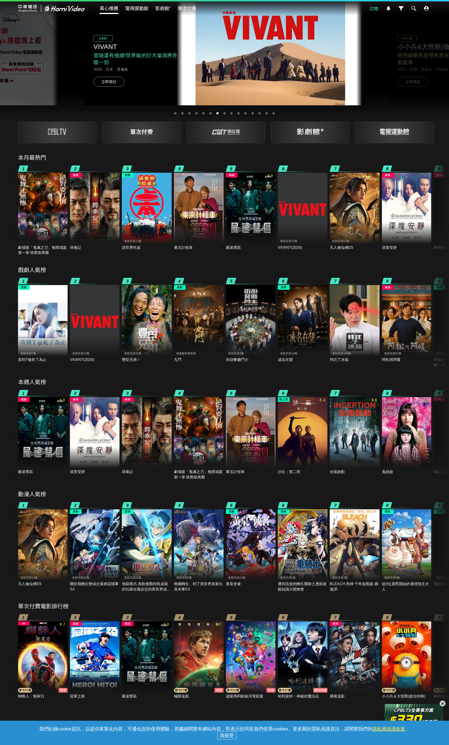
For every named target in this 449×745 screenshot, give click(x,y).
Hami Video (51, 8)
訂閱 (374, 8)
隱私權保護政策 (388, 728)
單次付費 (187, 8)
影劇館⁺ (163, 8)
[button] (175, 113)
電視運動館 (136, 8)
